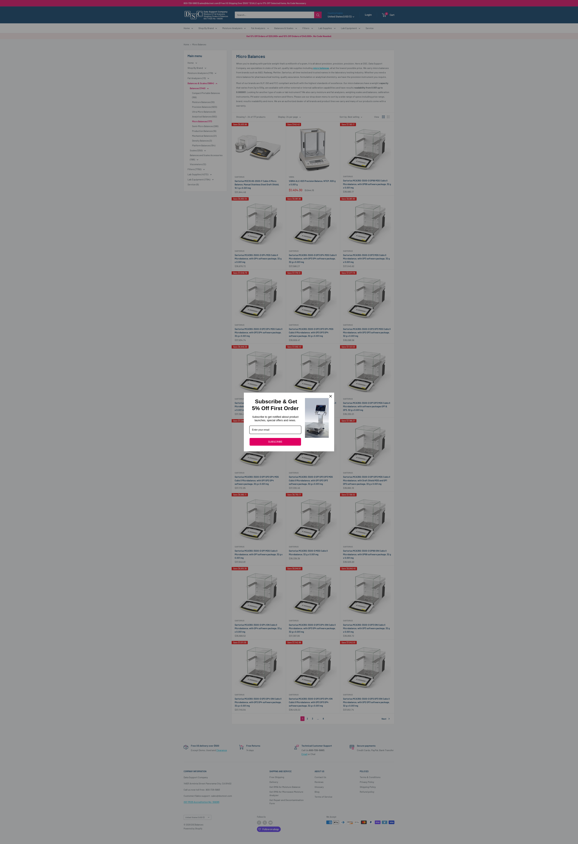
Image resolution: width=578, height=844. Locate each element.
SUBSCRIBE (275, 442)
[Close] (330, 396)
